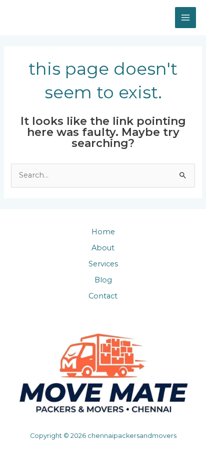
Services (103, 263)
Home (103, 231)
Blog (103, 279)
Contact (103, 295)
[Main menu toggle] (185, 17)
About (103, 247)
